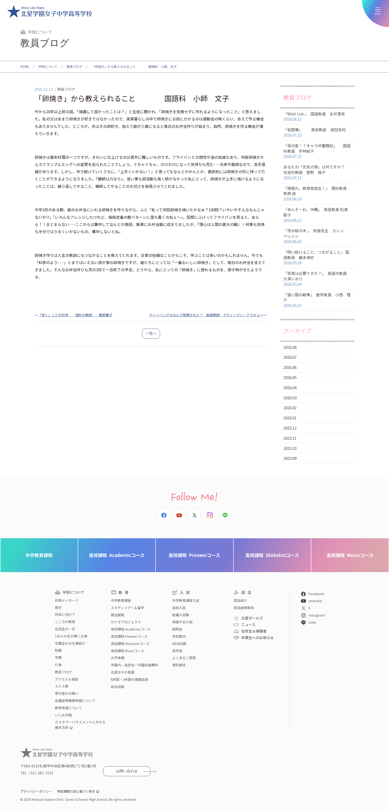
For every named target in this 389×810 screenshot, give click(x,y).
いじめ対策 (63, 715)
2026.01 (289, 418)
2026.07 (289, 357)
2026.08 (289, 347)
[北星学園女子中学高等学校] (49, 11)
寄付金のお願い (67, 693)
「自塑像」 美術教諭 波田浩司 (314, 132)
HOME (24, 66)
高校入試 (179, 607)
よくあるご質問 (184, 657)
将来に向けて (65, 614)
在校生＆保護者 (254, 631)
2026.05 (289, 377)
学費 (58, 657)
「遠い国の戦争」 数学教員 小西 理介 (317, 300)
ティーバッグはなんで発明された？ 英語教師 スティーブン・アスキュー (206, 314)
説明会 (177, 629)
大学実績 (117, 657)
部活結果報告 (244, 607)
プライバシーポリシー (36, 791)
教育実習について (68, 707)
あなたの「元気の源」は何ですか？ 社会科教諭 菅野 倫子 (317, 172)
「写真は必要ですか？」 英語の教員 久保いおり (317, 278)
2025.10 (289, 448)
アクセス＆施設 (66, 679)
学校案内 (179, 636)
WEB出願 (179, 643)
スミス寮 (61, 686)
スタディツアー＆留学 (127, 607)
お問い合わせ (127, 771)
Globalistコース (272, 555)
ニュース (248, 624)
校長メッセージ (67, 600)
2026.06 (289, 367)
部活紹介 (240, 600)
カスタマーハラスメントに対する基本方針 (80, 725)
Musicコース (350, 555)
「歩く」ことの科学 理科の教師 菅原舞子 (75, 314)
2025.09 (289, 458)
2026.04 (289, 387)
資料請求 (179, 665)
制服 (58, 650)
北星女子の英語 (122, 672)
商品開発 (117, 614)
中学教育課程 (38, 555)
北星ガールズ (252, 618)
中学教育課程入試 (185, 600)
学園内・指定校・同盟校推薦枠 (134, 665)
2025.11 (289, 438)
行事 (58, 664)
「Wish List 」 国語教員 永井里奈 (314, 116)
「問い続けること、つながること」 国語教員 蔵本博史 (316, 257)
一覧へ (151, 333)
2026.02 (289, 407)
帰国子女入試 (182, 621)
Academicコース (117, 555)
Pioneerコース (194, 555)
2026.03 (289, 397)
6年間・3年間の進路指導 (129, 679)
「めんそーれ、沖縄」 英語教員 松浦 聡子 (317, 215)
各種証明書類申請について (75, 700)
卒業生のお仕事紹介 (70, 643)
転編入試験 (180, 614)
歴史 (58, 607)
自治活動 (117, 686)
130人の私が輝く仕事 (71, 636)
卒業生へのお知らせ (257, 637)
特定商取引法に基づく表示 (76, 791)
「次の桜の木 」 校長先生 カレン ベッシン (315, 236)
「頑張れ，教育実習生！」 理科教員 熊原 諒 (317, 193)
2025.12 (289, 428)
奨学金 (177, 650)
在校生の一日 (65, 628)
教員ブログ (74, 66)
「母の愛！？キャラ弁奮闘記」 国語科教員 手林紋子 (317, 151)
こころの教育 (65, 621)
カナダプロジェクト (126, 621)
